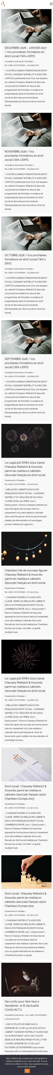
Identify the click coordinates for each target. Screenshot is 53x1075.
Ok (27, 1071)
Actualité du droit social (14, 61)
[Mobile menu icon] (51, 4)
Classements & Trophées (14, 480)
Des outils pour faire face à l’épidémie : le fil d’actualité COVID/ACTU (22, 1005)
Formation (28, 61)
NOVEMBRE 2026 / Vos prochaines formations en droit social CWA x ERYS (24, 155)
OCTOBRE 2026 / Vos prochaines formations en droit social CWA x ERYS (26, 259)
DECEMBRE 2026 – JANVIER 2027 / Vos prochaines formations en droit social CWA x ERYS (26, 52)
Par (15, 65)
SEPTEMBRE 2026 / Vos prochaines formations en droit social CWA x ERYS (24, 363)
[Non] (49, 1065)
